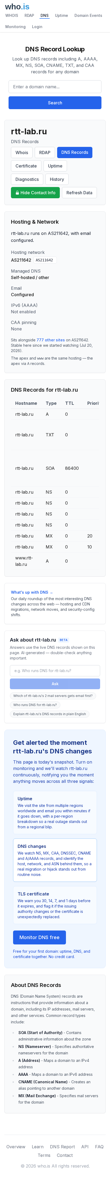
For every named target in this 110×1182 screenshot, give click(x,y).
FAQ (99, 1146)
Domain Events (88, 15)
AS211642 (44, 260)
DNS (45, 15)
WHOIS (11, 15)
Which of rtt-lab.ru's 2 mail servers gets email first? (53, 696)
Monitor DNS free (39, 937)
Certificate (26, 166)
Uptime (61, 15)
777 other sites (51, 340)
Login (37, 26)
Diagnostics (27, 179)
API (85, 1146)
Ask (55, 683)
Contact (65, 1155)
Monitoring (15, 26)
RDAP (29, 15)
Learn (38, 1146)
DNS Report (62, 1146)
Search (55, 102)
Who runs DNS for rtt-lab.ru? (35, 705)
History (57, 179)
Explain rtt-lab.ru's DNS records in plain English (49, 714)
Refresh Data (79, 192)
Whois (21, 152)
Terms (44, 1155)
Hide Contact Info (38, 192)
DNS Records (74, 152)
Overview (15, 1146)
